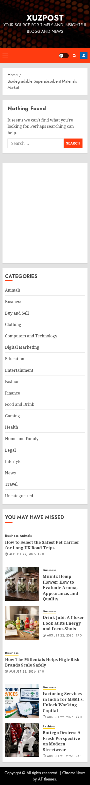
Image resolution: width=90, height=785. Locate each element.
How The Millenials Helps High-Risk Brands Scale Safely (42, 662)
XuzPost (45, 18)
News (10, 473)
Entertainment (19, 370)
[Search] (74, 56)
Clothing (13, 324)
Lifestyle (13, 461)
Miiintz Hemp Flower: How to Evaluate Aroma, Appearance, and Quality (60, 588)
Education (14, 358)
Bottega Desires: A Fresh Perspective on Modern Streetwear (61, 741)
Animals (12, 290)
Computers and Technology (31, 336)
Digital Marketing (22, 347)
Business (13, 301)
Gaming (12, 416)
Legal (10, 450)
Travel (11, 484)
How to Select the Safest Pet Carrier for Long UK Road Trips (42, 545)
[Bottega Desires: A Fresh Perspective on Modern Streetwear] (22, 740)
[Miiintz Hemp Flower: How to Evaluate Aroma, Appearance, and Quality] (22, 584)
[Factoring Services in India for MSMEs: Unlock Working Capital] (22, 701)
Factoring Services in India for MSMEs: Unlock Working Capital (63, 702)
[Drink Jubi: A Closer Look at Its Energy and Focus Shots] (22, 623)
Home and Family (21, 438)
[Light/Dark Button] (64, 55)
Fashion (12, 381)
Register (84, 55)
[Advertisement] (45, 213)
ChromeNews (74, 773)
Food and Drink (19, 404)
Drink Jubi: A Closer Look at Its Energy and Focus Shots (63, 623)
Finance (12, 393)
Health (11, 427)
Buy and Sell (17, 313)
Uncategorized (19, 495)
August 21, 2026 (60, 756)
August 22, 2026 (22, 555)
